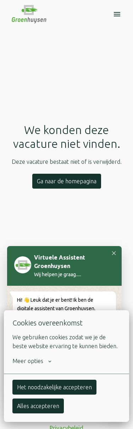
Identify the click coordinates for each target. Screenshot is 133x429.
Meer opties (27, 361)
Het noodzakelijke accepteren (54, 387)
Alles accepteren (38, 406)
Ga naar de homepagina (66, 181)
